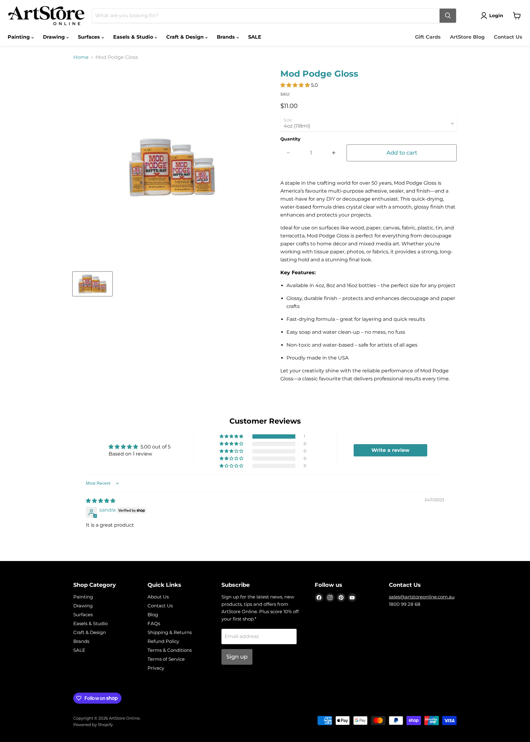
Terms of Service (166, 659)
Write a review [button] (390, 450)
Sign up (237, 656)
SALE (254, 37)
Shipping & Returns (170, 632)
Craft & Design (185, 37)
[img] (100, 501)
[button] (295, 85)
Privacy (156, 668)
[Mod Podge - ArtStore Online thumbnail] (92, 284)
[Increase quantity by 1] (334, 152)
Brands (226, 37)
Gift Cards (428, 37)
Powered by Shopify (93, 724)
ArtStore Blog (467, 37)
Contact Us (508, 37)
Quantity (290, 138)
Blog (153, 614)
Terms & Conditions (170, 650)
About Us (158, 597)
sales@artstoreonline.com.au (422, 597)
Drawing (54, 37)
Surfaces (90, 37)
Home (81, 57)
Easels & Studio (134, 37)
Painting (19, 37)
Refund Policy (163, 641)
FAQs (154, 623)
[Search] (448, 16)
